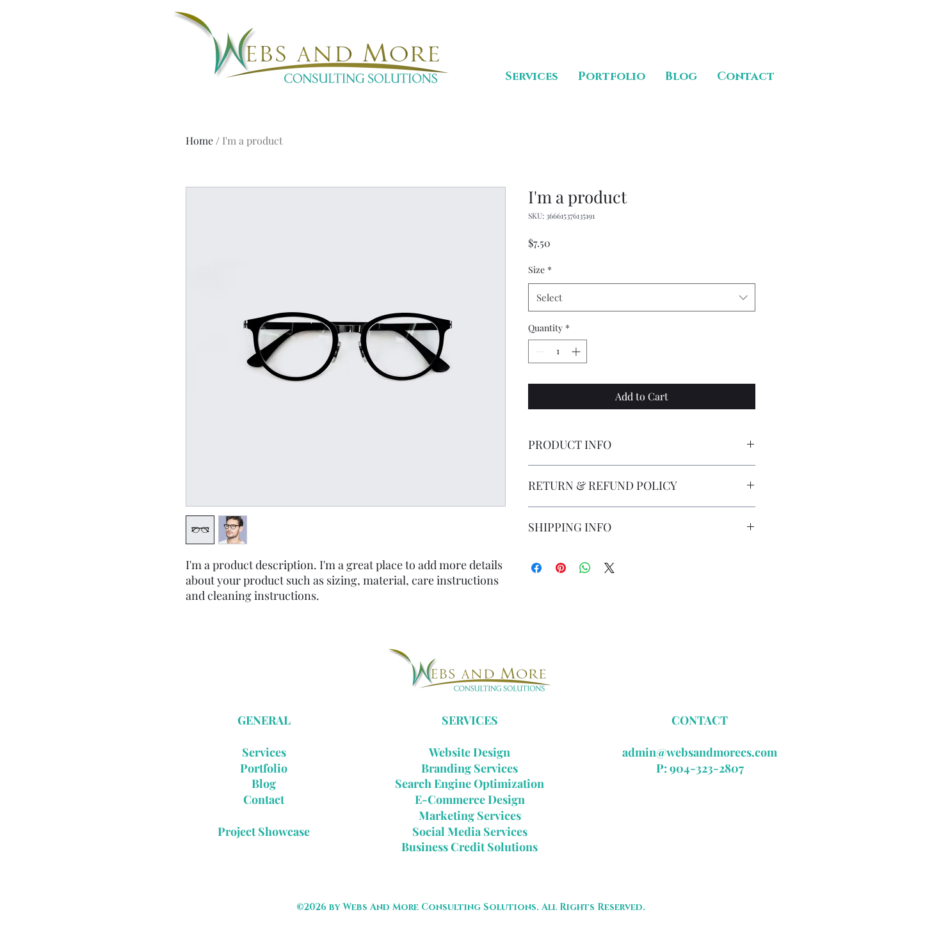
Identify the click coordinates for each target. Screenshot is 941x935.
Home (199, 140)
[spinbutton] (557, 351)
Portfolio (263, 768)
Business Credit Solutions (469, 846)
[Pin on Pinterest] (560, 568)
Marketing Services (470, 815)
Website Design (469, 752)
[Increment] (577, 351)
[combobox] (641, 297)
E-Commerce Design (470, 799)
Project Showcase (264, 831)
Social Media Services (469, 831)
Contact (263, 799)
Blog (264, 783)
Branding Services (469, 768)
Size (540, 269)
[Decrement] (538, 351)
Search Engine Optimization (469, 783)
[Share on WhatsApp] (585, 568)
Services (264, 752)
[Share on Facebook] (536, 568)
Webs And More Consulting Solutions (439, 907)
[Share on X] (609, 568)
